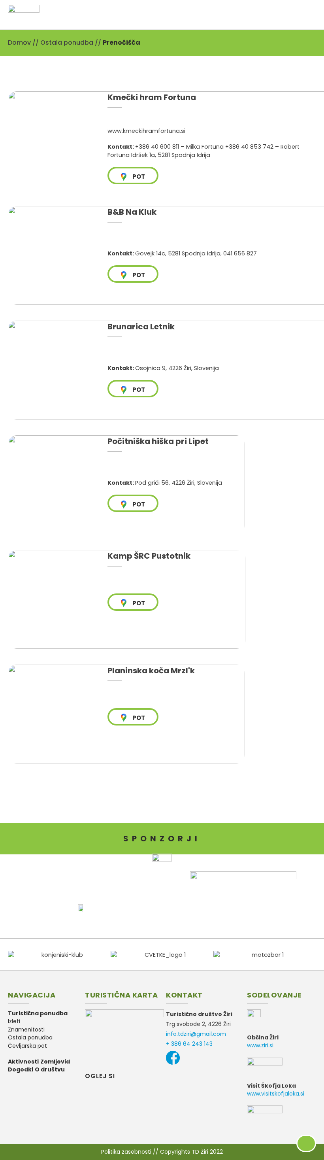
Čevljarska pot (27, 1046)
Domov (19, 42)
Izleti (14, 1021)
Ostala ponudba (66, 42)
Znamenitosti (26, 1029)
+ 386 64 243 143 (189, 1044)
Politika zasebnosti (126, 1152)
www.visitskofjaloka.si (275, 1094)
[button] (312, 14)
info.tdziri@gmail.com (196, 1034)
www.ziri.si (260, 1045)
